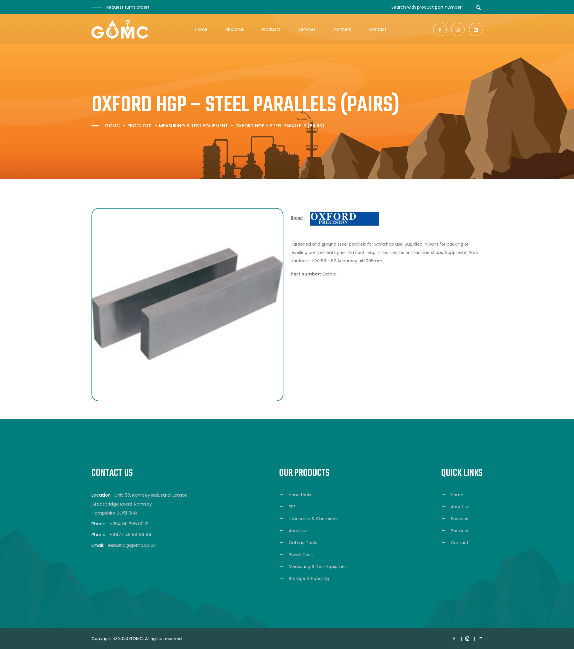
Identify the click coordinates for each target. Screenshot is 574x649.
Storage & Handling (309, 578)
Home (201, 29)
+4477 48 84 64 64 (130, 534)
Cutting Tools (303, 543)
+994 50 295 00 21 (129, 524)
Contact (378, 29)
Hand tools (300, 495)
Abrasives (299, 531)
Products (271, 29)
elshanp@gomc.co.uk (131, 545)
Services (307, 29)
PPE (292, 507)
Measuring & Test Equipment (193, 126)
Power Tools (301, 555)
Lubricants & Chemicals (313, 519)
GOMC (112, 126)
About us (234, 29)
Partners (342, 29)
